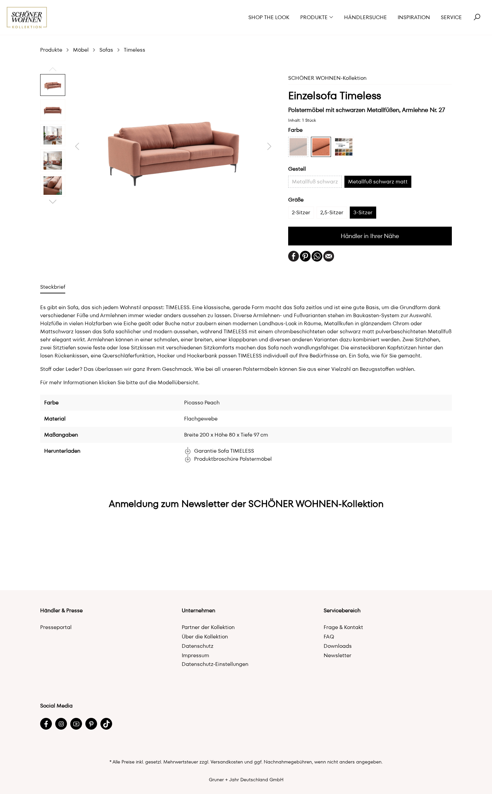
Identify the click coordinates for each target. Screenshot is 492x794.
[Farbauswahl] (344, 147)
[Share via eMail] (328, 256)
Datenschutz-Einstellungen (215, 664)
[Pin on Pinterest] (305, 256)
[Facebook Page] (46, 724)
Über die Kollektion (205, 636)
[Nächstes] (269, 146)
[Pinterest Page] (91, 724)
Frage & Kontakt (343, 627)
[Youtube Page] (76, 724)
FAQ (329, 636)
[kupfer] (298, 147)
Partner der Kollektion (208, 627)
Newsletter (337, 655)
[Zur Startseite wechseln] (27, 18)
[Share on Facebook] (293, 256)
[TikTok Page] (106, 724)
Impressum (195, 655)
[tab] (52, 286)
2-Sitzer (301, 212)
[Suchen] (477, 17)
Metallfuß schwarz (315, 181)
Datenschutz (198, 646)
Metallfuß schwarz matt (378, 181)
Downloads (338, 646)
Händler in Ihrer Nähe (370, 236)
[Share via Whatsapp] (317, 256)
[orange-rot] (321, 147)
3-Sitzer (363, 212)
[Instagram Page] (61, 724)
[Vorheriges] (77, 146)
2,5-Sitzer (331, 212)
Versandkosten (227, 761)
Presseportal (56, 627)
